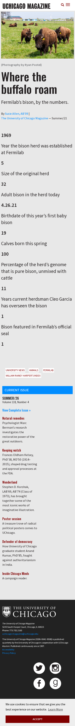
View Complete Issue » (16, 410)
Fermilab (48, 370)
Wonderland (9, 482)
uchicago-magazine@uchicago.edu (20, 633)
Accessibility (8, 649)
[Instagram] (55, 668)
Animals (33, 370)
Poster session (11, 518)
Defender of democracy (17, 541)
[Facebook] (39, 683)
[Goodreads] (55, 683)
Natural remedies (13, 418)
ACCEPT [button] (37, 719)
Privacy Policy (9, 653)
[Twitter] (39, 668)
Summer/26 (10, 398)
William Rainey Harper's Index (23, 375)
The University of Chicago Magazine (24, 118)
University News (15, 370)
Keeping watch (11, 450)
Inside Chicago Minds (15, 573)
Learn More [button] (55, 709)
